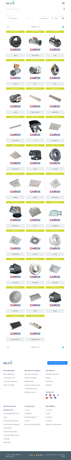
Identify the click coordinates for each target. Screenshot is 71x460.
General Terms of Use (51, 455)
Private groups (49, 381)
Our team (48, 413)
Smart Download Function (10, 431)
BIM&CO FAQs (7, 442)
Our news (27, 410)
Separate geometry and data (11, 421)
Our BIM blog (28, 413)
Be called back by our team (58, 363)
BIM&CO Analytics (29, 381)
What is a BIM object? (9, 374)
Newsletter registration (31, 417)
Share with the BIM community (11, 435)
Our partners (49, 417)
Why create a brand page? (31, 374)
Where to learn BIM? (9, 385)
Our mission (49, 410)
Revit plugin (7, 439)
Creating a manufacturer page (32, 385)
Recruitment (49, 421)
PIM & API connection (30, 392)
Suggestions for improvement (53, 424)
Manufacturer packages (31, 378)
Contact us (27, 421)
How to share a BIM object (10, 381)
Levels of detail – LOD (9, 378)
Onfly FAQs (49, 385)
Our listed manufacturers (31, 388)
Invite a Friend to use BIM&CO (32, 424)
